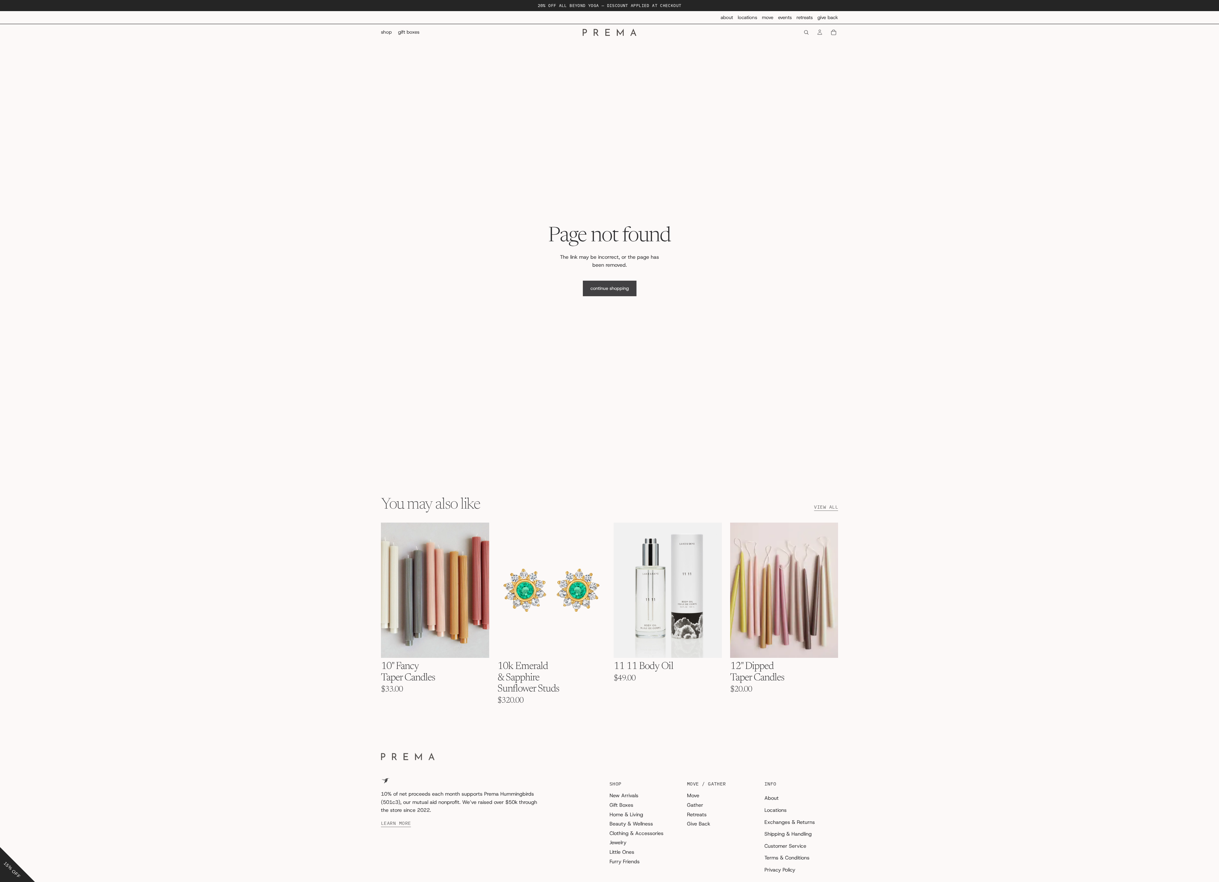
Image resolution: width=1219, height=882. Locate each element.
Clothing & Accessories (636, 833)
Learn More (396, 823)
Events (785, 17)
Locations (747, 17)
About (727, 17)
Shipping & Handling (788, 834)
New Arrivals (624, 795)
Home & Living (626, 814)
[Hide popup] (6, 842)
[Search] (806, 32)
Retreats (804, 17)
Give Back (827, 17)
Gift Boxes (621, 805)
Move (767, 17)
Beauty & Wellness (631, 823)
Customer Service (785, 846)
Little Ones (622, 852)
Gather (695, 805)
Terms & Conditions (786, 857)
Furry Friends (625, 861)
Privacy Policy (779, 869)
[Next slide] (479, 590)
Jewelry (618, 842)
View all (826, 507)
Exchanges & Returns (789, 822)
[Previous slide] (390, 590)
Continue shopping (609, 288)
